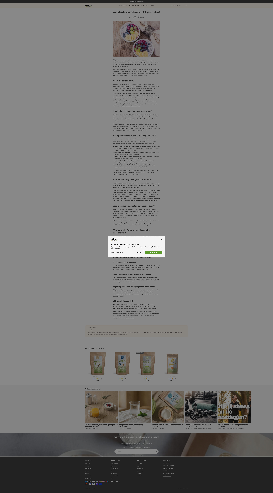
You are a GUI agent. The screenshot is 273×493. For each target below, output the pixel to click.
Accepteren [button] (153, 252)
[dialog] (136, 246)
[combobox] (161, 239)
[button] (117, 252)
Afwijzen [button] (138, 252)
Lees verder (117, 248)
